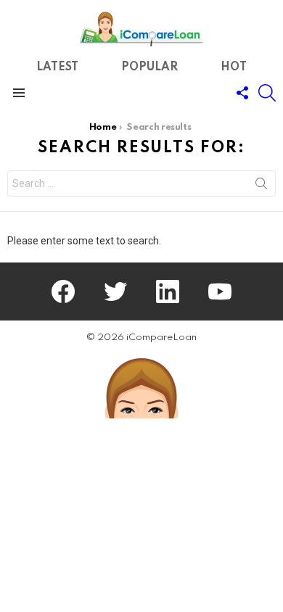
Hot (234, 67)
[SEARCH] (267, 92)
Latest (57, 67)
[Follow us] (242, 92)
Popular (149, 67)
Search (261, 186)
